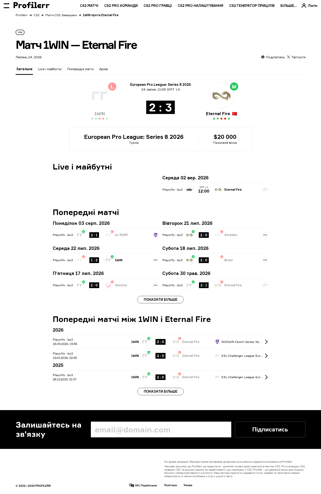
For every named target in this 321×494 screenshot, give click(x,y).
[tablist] (62, 69)
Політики (170, 485)
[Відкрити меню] (6, 5)
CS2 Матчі (89, 6)
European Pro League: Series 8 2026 (134, 136)
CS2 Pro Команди (121, 6)
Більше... (289, 6)
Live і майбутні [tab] (49, 69)
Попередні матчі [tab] (80, 69)
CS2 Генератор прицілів (252, 6)
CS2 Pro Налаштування (200, 6)
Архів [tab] (103, 69)
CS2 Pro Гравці (158, 6)
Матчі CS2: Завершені (61, 15)
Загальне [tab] (24, 69)
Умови (188, 485)
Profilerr (22, 15)
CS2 (36, 15)
